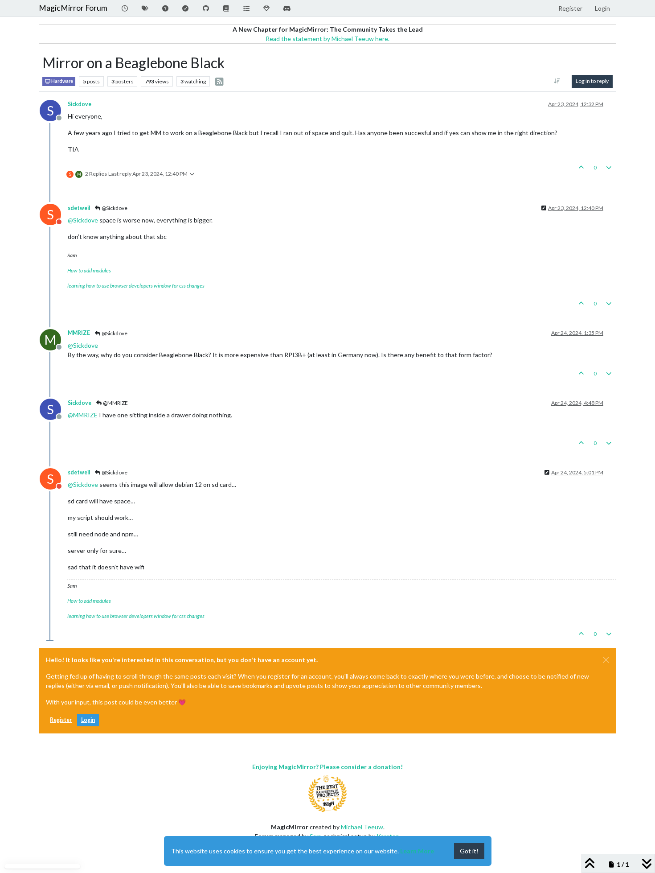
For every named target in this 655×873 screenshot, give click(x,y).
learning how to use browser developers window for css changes (136, 285)
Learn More (417, 851)
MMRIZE (79, 332)
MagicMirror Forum (73, 7)
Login (88, 720)
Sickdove (79, 104)
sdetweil (79, 208)
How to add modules (89, 270)
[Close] (606, 660)
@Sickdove (114, 208)
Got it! (469, 851)
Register (61, 720)
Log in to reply (592, 81)
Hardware (61, 81)
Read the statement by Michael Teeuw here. (327, 38)
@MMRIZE (115, 402)
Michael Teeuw (362, 827)
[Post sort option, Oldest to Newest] (557, 81)
